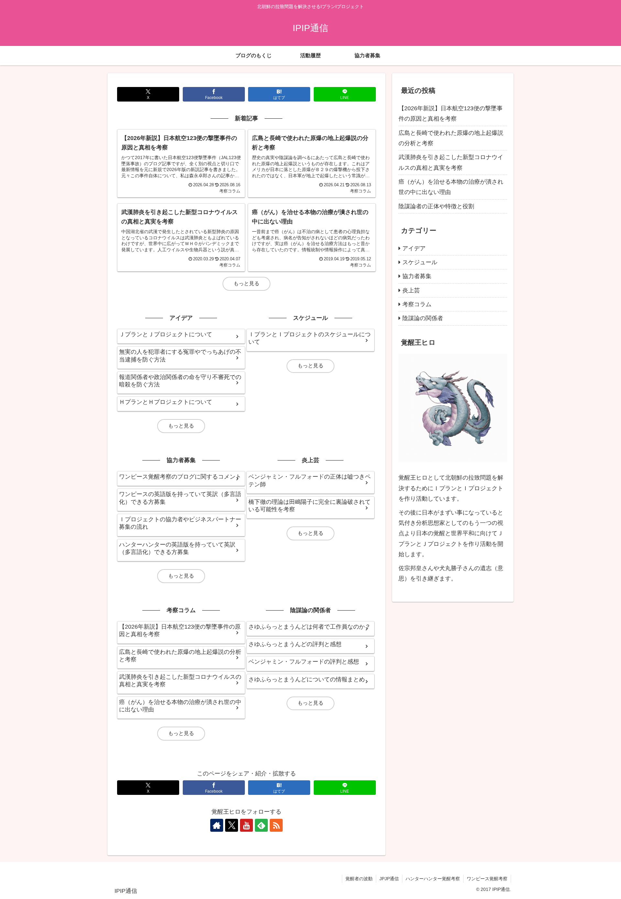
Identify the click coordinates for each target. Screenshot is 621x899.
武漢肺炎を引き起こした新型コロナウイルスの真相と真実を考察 (450, 162)
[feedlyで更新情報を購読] (261, 825)
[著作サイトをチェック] (216, 825)
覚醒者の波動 (359, 878)
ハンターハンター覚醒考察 (433, 878)
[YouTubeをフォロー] (246, 825)
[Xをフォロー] (231, 825)
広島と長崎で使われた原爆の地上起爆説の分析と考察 (450, 138)
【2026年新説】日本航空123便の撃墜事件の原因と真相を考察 (450, 113)
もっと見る (246, 283)
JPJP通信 (389, 878)
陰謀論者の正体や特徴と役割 (436, 206)
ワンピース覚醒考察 (487, 878)
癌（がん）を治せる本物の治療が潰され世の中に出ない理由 (450, 187)
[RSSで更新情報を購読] (276, 825)
